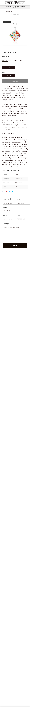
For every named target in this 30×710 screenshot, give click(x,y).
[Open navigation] (3, 3)
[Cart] (26, 2)
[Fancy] (9, 191)
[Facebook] (2, 191)
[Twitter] (12, 191)
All (2, 11)
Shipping (5, 60)
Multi (8, 67)
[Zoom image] (15, 33)
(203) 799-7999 (14, 6)
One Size (8, 75)
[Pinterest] (6, 191)
